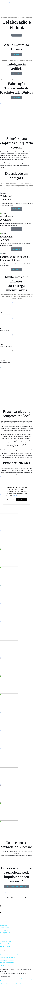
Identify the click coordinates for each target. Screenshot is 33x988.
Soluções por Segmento (5, 946)
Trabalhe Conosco (4, 927)
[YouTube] (16, 916)
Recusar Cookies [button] (10, 499)
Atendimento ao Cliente (6, 944)
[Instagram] (16, 903)
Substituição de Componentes (7, 960)
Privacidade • (3, 979)
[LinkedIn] (16, 913)
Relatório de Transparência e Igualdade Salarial (11, 983)
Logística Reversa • (24, 979)
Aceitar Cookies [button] (21, 499)
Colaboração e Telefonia (6, 941)
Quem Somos (3, 925)
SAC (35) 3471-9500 (5, 932)
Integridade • (10, 979)
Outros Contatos (4, 930)
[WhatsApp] (16, 906)
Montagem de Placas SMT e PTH (8, 957)
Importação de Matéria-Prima (7, 962)
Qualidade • (16, 979)
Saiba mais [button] (14, 495)
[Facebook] (16, 909)
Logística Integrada (4, 965)
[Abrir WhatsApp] (29, 984)
